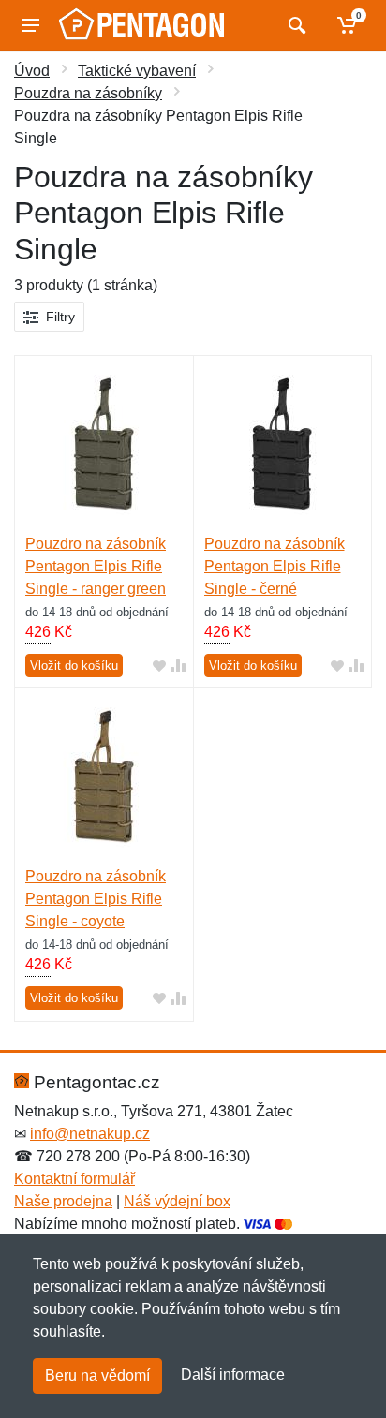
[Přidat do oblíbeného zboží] (159, 665)
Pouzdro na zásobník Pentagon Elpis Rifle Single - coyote (95, 898)
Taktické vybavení (137, 71)
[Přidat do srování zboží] (178, 665)
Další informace (233, 1374)
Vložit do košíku (74, 665)
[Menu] (31, 25)
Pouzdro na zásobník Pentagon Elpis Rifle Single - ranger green (95, 566)
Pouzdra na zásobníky (88, 93)
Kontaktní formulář (74, 1179)
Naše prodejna (63, 1201)
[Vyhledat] (294, 25)
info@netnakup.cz (90, 1134)
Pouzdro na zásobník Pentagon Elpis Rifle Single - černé (274, 566)
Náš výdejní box (177, 1201)
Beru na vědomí (97, 1375)
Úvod (32, 71)
